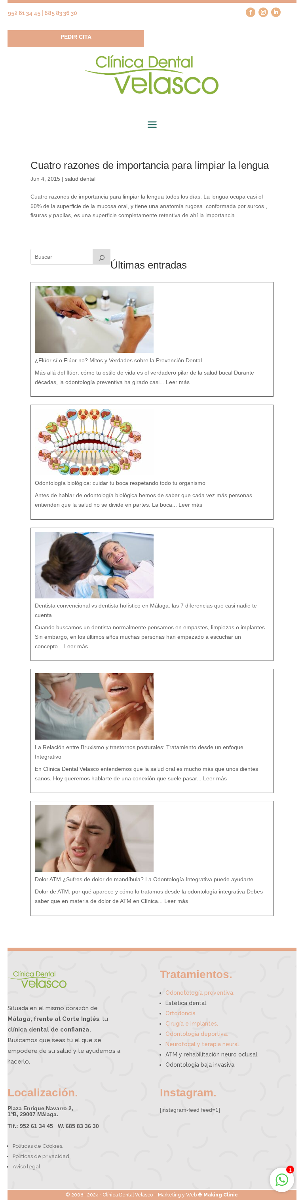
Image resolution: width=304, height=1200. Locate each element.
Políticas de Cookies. (38, 1146)
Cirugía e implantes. (191, 1023)
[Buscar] (102, 257)
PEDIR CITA (76, 37)
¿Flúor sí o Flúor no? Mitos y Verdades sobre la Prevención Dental (118, 360)
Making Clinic (220, 1195)
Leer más (178, 382)
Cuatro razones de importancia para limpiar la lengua (149, 165)
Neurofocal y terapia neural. (202, 1044)
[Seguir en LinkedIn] (276, 12)
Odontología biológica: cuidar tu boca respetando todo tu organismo (120, 483)
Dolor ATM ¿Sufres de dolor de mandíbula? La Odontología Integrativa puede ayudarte (144, 879)
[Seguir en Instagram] (263, 12)
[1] (282, 1184)
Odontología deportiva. (196, 1034)
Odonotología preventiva (200, 993)
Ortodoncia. (181, 1013)
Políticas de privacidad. (41, 1156)
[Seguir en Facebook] (250, 12)
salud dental (80, 179)
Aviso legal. (27, 1167)
